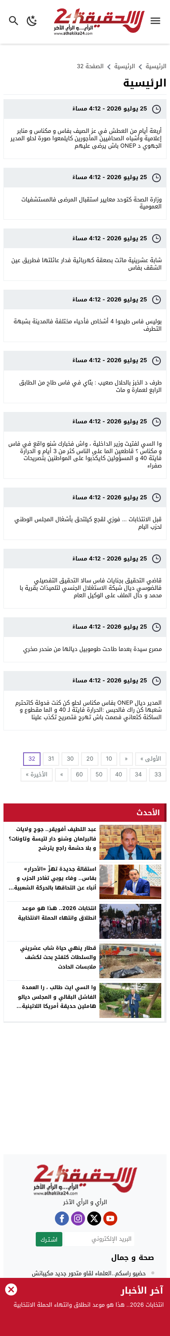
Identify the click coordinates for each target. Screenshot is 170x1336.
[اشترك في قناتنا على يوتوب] (110, 1218)
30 (70, 758)
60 (79, 774)
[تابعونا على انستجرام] (78, 1218)
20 (89, 758)
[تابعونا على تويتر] (94, 1218)
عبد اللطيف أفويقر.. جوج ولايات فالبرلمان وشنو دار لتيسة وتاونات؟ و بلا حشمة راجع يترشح (52, 838)
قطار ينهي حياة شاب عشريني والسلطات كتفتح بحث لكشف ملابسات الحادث (58, 957)
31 (51, 758)
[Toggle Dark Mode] (32, 22)
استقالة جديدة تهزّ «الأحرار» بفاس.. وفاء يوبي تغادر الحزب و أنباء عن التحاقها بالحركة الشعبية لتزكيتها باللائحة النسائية (55, 883)
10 (109, 758)
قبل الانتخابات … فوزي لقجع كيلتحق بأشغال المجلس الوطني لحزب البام (88, 523)
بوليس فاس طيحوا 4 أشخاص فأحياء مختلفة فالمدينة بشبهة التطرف (88, 325)
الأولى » (150, 758)
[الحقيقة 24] (85, 1180)
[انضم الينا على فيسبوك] (62, 1218)
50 (98, 774)
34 (138, 774)
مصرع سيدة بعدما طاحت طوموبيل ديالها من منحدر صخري (92, 649)
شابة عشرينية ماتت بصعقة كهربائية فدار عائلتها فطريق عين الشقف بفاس (86, 264)
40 (118, 774)
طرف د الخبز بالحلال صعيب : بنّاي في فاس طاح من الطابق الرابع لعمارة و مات (90, 386)
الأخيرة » (37, 774)
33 (157, 774)
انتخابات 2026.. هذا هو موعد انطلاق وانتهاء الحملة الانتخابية (57, 913)
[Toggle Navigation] (157, 22)
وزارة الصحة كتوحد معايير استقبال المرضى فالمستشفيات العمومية (91, 203)
